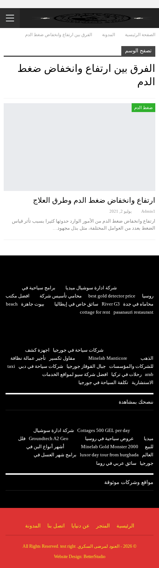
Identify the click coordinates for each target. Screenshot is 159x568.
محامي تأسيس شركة (61, 296)
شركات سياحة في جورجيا (78, 350)
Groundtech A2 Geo (48, 438)
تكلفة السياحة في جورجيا (103, 382)
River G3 (111, 304)
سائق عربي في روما (116, 463)
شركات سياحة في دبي (40, 366)
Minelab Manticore (107, 358)
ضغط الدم (143, 107)
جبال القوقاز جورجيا (86, 366)
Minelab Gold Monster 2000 (109, 446)
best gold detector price (111, 296)
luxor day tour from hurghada (109, 454)
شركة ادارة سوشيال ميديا (91, 287)
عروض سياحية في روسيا (109, 438)
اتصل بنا (56, 526)
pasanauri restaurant (133, 312)
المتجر (103, 526)
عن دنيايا (80, 526)
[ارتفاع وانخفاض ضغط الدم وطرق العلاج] (79, 147)
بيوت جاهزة (32, 304)
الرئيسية (125, 526)
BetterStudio (94, 556)
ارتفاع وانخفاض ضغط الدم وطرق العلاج (94, 200)
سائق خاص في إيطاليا (76, 304)
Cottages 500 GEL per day (103, 430)
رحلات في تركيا (126, 374)
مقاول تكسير (62, 358)
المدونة (33, 526)
